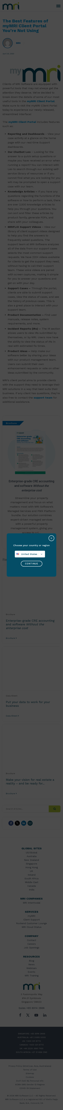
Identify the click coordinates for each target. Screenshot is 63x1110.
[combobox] (30, 554)
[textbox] (30, 554)
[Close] (51, 538)
